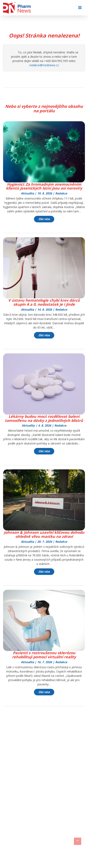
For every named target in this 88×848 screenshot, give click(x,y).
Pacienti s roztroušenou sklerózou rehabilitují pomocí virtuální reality (44, 654)
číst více (44, 219)
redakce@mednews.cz (44, 65)
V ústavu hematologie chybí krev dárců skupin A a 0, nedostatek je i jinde (44, 302)
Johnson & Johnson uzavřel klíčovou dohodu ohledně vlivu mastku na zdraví (44, 534)
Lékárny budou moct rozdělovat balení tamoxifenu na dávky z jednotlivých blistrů (44, 418)
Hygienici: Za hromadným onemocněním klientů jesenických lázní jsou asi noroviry (44, 186)
